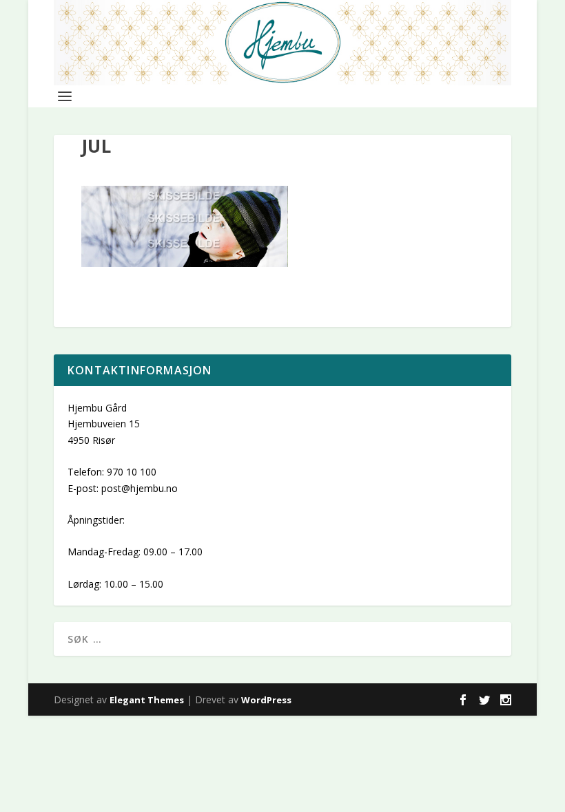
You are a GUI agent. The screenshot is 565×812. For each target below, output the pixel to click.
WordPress (266, 700)
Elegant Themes (147, 700)
